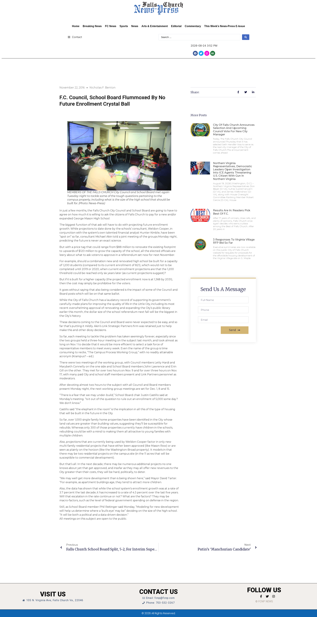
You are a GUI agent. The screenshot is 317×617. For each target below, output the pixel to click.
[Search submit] (245, 37)
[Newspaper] (212, 53)
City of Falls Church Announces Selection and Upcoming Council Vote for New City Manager (234, 129)
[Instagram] (206, 53)
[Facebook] (195, 53)
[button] (75, 37)
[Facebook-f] (261, 596)
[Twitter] (201, 53)
